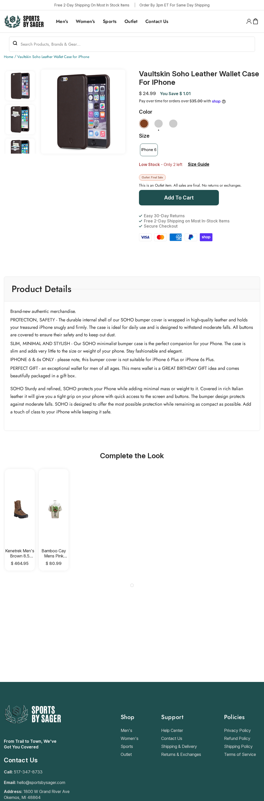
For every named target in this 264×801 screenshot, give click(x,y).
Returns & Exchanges (181, 754)
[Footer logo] (32, 735)
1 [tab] (132, 585)
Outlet (126, 754)
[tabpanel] (20, 519)
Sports (127, 746)
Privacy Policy (237, 730)
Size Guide (198, 164)
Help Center (172, 730)
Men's (126, 730)
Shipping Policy (238, 746)
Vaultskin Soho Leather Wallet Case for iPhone (53, 56)
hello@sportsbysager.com (41, 782)
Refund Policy (237, 738)
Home (8, 56)
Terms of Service (240, 754)
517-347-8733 (28, 771)
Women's (129, 738)
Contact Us (171, 738)
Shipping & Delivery (179, 746)
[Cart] (255, 21)
